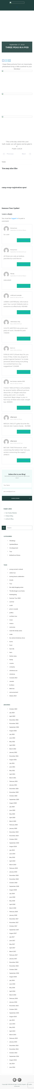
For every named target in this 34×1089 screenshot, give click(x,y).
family (11, 659)
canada (11, 681)
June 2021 (12, 767)
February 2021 (13, 781)
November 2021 (13, 756)
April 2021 (12, 774)
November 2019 (13, 835)
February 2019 (13, 868)
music (11, 620)
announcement (13, 692)
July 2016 (12, 980)
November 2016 (13, 966)
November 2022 (13, 723)
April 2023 (12, 716)
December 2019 (13, 832)
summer (11, 602)
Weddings (12, 540)
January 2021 (13, 785)
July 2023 (12, 712)
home (11, 641)
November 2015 (13, 1005)
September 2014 (14, 1056)
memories (12, 627)
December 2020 (13, 788)
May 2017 (12, 944)
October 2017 (13, 926)
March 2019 (12, 864)
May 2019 (12, 857)
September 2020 (14, 799)
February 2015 (13, 1038)
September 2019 (14, 843)
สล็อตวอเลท (13, 417)
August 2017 (13, 933)
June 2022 (12, 738)
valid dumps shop (15, 321)
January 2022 (13, 752)
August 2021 (13, 759)
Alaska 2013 (12, 696)
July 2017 (12, 937)
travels (11, 580)
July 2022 (12, 734)
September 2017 (14, 930)
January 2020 (13, 828)
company (12, 667)
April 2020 (12, 817)
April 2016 (12, 991)
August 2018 (13, 890)
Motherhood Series (14, 555)
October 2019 (13, 839)
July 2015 (12, 1020)
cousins (11, 663)
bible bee (11, 688)
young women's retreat (16, 569)
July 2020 (12, 806)
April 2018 (12, 904)
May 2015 (12, 1027)
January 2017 (13, 958)
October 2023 (13, 709)
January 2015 (13, 1042)
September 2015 (14, 1013)
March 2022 (12, 749)
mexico (11, 623)
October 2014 (13, 1053)
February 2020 (13, 825)
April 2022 (12, 745)
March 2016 (12, 995)
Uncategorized (13, 548)
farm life (11, 649)
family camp (13, 656)
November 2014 (13, 1049)
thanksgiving (13, 594)
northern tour (13, 616)
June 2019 (12, 853)
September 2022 (14, 727)
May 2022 (12, 741)
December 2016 (13, 962)
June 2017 (12, 940)
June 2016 (12, 984)
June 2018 (12, 897)
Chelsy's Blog (9, 516)
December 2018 (13, 875)
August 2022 (13, 730)
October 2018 (13, 882)
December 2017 (13, 919)
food (10, 645)
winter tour (12, 573)
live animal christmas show (17, 638)
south (11, 605)
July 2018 (12, 893)
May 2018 (12, 901)
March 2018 (12, 908)
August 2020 (13, 803)
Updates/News (13, 544)
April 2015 (12, 1031)
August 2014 (13, 1060)
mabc (11, 634)
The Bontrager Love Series (17, 591)
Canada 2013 (13, 678)
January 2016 (13, 1002)
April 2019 (12, 861)
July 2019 (12, 850)
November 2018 (13, 879)
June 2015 (12, 1024)
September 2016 (14, 973)
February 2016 (13, 998)
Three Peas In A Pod (17, 47)
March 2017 (12, 951)
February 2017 (13, 955)
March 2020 (12, 821)
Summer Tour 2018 (14, 598)
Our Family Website (11, 513)
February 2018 (13, 911)
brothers (11, 685)
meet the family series (15, 630)
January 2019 (13, 872)
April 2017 (12, 948)
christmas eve (13, 670)
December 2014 (13, 1045)
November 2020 (13, 792)
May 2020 (12, 814)
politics (11, 612)
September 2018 (14, 886)
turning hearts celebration (16, 576)
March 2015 (12, 1034)
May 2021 (12, 770)
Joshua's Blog (9, 519)
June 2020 (12, 810)
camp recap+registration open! (17, 180)
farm (10, 652)
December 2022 (13, 720)
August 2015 (13, 1016)
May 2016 (12, 987)
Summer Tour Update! (17, 201)
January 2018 (13, 915)
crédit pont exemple (16, 295)
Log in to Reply (23, 240)
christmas (12, 674)
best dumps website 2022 (17, 381)
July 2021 (12, 763)
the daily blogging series (16, 587)
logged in (14, 218)
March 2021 (12, 778)
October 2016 (13, 969)
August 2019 (13, 846)
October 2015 (13, 1009)
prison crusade (13, 609)
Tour (10, 551)
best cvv (12, 348)
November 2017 (13, 922)
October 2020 (13, 796)
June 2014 (12, 1067)
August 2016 (13, 976)
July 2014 (12, 1063)
